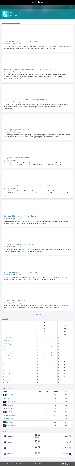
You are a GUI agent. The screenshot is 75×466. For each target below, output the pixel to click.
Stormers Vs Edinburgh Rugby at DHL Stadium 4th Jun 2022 (37, 454)
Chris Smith (9, 398)
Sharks (5, 350)
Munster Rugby (7, 353)
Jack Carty (9, 412)
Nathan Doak (10, 415)
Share (71, 7)
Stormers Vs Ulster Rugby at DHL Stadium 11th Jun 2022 (37, 442)
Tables (5, 319)
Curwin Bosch (10, 402)
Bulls (4, 347)
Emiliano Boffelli (11, 425)
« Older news (37, 314)
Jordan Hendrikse (11, 408)
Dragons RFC (7, 380)
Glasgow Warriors (8, 359)
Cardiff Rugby (7, 377)
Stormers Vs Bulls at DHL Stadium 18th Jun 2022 (37, 436)
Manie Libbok (10, 395)
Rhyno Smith (10, 419)
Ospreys (5, 362)
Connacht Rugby (8, 371)
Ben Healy (9, 422)
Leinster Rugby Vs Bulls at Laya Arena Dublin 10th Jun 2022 (37, 448)
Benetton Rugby (8, 374)
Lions (4, 368)
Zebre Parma (7, 383)
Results (5, 431)
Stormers (6, 341)
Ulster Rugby (7, 344)
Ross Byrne (9, 405)
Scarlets (5, 365)
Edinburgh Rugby (8, 356)
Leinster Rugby (7, 338)
